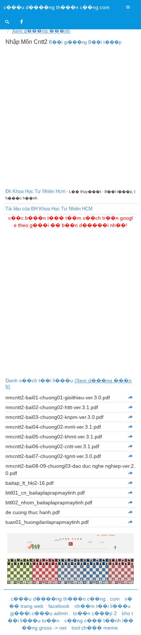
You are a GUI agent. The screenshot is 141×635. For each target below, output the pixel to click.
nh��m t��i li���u (102, 606)
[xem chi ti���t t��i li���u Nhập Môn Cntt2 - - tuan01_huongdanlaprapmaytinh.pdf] (130, 522)
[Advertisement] (70, 115)
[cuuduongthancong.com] (7, 21)
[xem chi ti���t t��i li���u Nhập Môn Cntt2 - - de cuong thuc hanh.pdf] (130, 512)
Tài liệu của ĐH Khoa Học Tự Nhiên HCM (49, 208)
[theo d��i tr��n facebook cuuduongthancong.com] (21, 21)
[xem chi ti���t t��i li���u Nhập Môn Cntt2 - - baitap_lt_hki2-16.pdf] (130, 483)
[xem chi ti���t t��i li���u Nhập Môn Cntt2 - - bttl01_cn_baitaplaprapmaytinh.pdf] (130, 493)
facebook (58, 606)
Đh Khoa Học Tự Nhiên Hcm (35, 191)
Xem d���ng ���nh (41, 31)
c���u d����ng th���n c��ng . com (65, 599)
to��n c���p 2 (95, 613)
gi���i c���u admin (39, 613)
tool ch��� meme (95, 628)
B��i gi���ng (68, 42)
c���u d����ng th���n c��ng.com (57, 7)
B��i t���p (104, 42)
